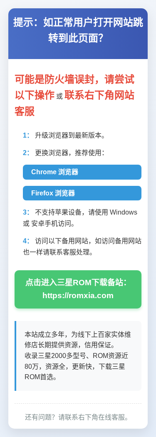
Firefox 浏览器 (53, 193)
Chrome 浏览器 (54, 171)
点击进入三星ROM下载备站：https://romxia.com (78, 289)
